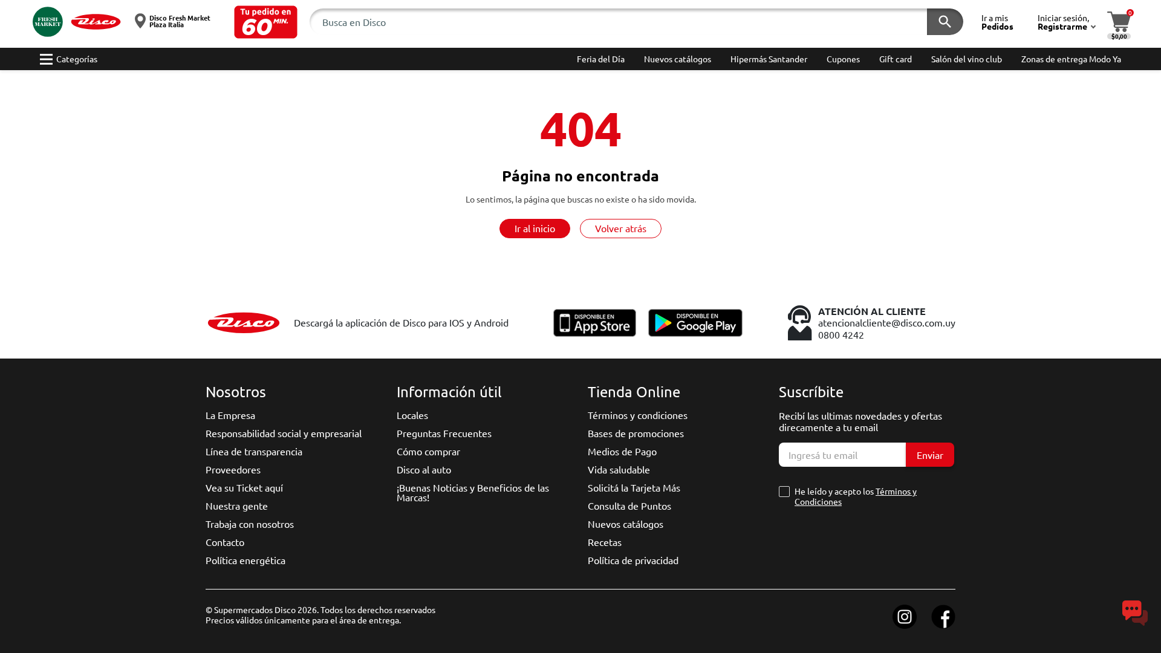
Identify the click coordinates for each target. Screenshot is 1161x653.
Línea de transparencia (254, 451)
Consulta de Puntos (629, 505)
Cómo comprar (428, 451)
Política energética (245, 560)
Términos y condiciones (638, 415)
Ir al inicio (535, 228)
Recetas (605, 542)
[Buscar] (945, 21)
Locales (412, 415)
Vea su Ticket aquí (244, 487)
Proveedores (233, 469)
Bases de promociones (636, 433)
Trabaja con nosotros (250, 523)
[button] (266, 22)
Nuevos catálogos (625, 523)
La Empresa (230, 415)
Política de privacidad (633, 560)
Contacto (225, 542)
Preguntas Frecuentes (444, 433)
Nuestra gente (237, 505)
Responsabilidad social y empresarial (284, 433)
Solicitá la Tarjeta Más (634, 487)
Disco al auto (424, 469)
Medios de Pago (622, 451)
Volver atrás (620, 228)
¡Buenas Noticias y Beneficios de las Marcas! (473, 492)
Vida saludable (619, 469)
